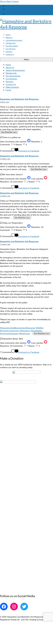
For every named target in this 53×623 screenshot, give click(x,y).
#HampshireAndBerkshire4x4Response (17, 328)
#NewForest (24, 333)
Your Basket (15, 14)
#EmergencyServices (9, 331)
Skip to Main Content (9, 1)
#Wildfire (40, 328)
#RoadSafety (36, 331)
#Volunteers (25, 331)
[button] (26, 142)
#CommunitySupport (9, 333)
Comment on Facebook (28, 151)
